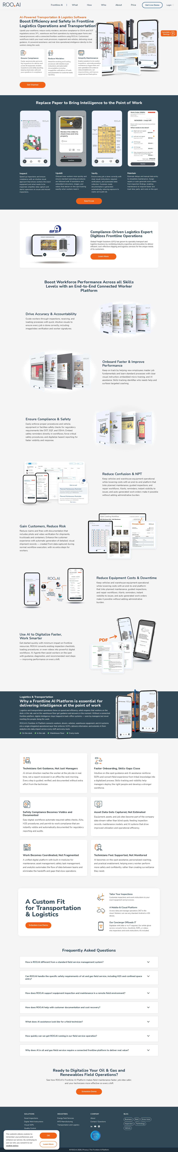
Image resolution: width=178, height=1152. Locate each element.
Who (103, 5)
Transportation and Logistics (68, 1125)
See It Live (89, 201)
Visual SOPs (29, 1125)
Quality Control (30, 1128)
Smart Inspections (31, 1118)
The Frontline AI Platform (99, 1150)
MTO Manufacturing (65, 1121)
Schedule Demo (89, 1091)
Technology (140, 1124)
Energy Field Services (65, 1118)
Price (133, 5)
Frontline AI (57, 5)
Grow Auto (146, 1119)
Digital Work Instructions (33, 1121)
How (89, 5)
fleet (137, 1119)
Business (128, 1119)
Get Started (32, 84)
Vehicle (128, 1128)
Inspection (129, 1124)
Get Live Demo (152, 5)
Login (169, 5)
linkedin (91, 1126)
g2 (99, 1126)
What (75, 5)
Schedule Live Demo (38, 925)
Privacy (85, 1150)
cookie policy (12, 1145)
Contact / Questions (98, 1121)
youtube (95, 1126)
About (119, 5)
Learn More (103, 256)
